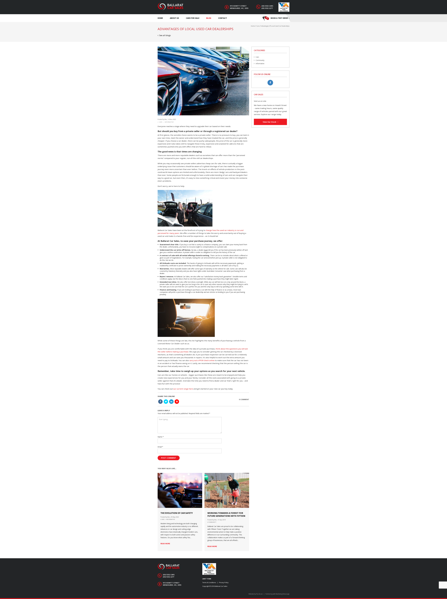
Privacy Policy (224, 582)
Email (160, 447)
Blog (208, 18)
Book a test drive (279, 18)
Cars (160, 122)
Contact (222, 18)
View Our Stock (270, 122)
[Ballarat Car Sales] (170, 6)
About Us (174, 18)
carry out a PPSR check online (202, 360)
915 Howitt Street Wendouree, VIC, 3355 (239, 7)
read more (165, 543)
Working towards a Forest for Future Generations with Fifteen (226, 514)
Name (161, 437)
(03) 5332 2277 (267, 8)
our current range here (183, 389)
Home (160, 18)
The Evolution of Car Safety (177, 513)
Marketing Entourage (282, 594)
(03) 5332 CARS (267, 6)
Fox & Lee (259, 594)
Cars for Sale (192, 18)
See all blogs (165, 35)
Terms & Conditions (209, 582)
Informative (169, 122)
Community (212, 522)
